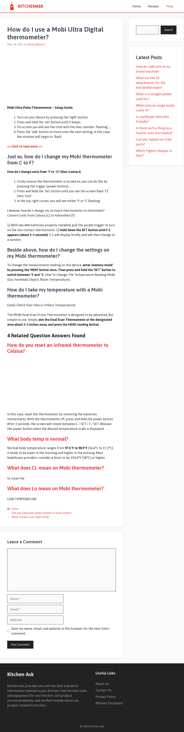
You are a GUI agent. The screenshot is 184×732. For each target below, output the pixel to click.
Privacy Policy (106, 697)
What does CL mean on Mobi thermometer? (55, 468)
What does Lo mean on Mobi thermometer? (55, 488)
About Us (102, 684)
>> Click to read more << (24, 146)
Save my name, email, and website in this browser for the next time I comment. (60, 631)
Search (168, 29)
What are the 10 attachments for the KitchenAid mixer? (150, 83)
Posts (169, 6)
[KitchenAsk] (11, 6)
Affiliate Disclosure (109, 703)
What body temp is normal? (37, 439)
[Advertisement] (61, 73)
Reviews (153, 6)
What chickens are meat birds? (30, 516)
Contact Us (104, 690)
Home (136, 6)
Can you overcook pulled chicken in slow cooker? (42, 512)
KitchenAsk (30, 6)
